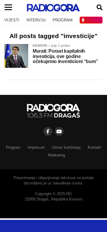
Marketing (56, 155)
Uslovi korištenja (66, 147)
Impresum (36, 147)
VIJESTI (11, 20)
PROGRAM (63, 20)
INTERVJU (35, 20)
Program (13, 147)
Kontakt (94, 147)
